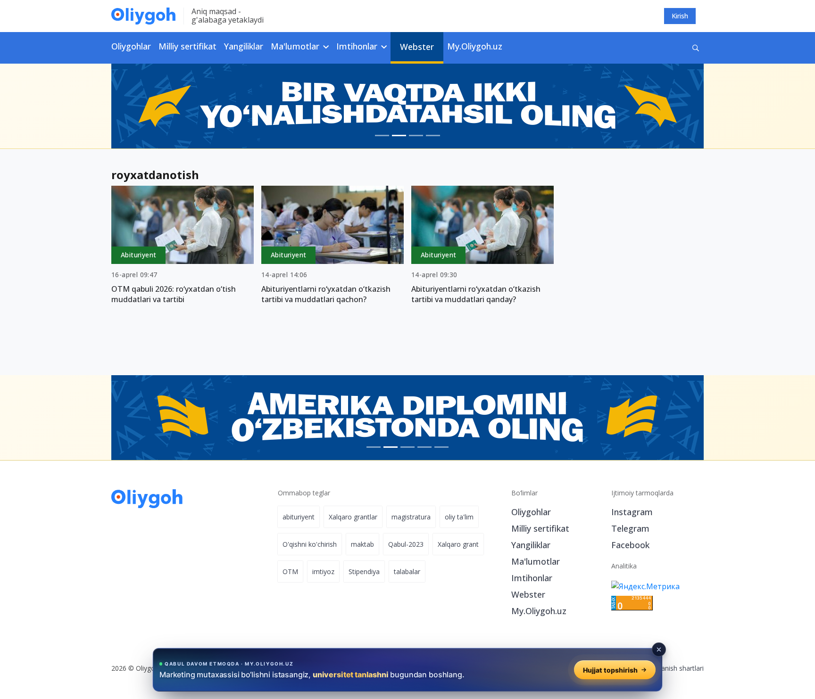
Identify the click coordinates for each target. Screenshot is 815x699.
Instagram (632, 512)
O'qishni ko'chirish (310, 544)
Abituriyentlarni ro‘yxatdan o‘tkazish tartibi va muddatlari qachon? (326, 294)
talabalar (407, 571)
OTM (290, 571)
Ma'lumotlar (535, 561)
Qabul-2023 (406, 544)
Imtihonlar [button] (358, 46)
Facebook (630, 545)
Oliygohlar (131, 46)
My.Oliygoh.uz (474, 46)
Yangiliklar (243, 46)
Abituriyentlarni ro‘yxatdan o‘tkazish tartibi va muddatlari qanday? (476, 294)
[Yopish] (659, 649)
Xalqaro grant (458, 544)
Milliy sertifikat (187, 46)
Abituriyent (138, 254)
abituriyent (299, 516)
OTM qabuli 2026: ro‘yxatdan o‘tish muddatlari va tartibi (173, 294)
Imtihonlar (531, 578)
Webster (417, 46)
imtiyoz (323, 571)
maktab (362, 544)
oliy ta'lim (459, 516)
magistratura (411, 516)
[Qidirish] (696, 48)
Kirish (680, 15)
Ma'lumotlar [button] (296, 46)
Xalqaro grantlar (353, 516)
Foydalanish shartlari (672, 668)
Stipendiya (364, 571)
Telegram (630, 528)
